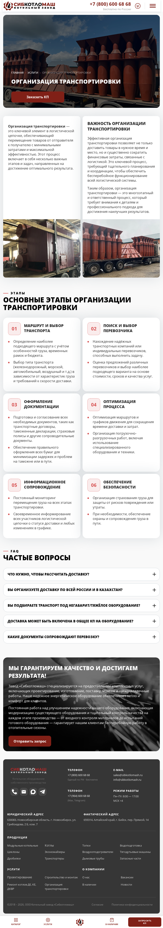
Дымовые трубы (93, 858)
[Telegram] (42, 792)
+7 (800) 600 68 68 (79, 775)
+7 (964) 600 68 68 (79, 796)
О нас (86, 877)
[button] (138, 6)
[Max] (33, 792)
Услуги (48, 924)
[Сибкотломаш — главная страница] (28, 771)
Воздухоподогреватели (97, 852)
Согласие (97, 904)
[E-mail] (24, 792)
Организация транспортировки (56, 887)
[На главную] (80, 922)
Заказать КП (38, 97)
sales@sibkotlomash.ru (128, 775)
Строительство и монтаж (61, 877)
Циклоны (13, 852)
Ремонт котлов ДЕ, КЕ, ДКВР (21, 887)
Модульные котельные (22, 845)
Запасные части (130, 858)
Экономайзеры (55, 852)
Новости (126, 884)
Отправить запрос (30, 741)
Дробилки (14, 858)
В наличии (89, 884)
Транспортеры (54, 858)
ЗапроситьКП (145, 922)
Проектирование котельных (24, 877)
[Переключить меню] (152, 6)
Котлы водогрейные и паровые (63, 845)
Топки (86, 845)
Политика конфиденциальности (132, 904)
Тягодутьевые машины (135, 852)
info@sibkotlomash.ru (127, 780)
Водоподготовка (131, 845)
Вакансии (127, 877)
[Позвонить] (14, 792)
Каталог (16, 924)
